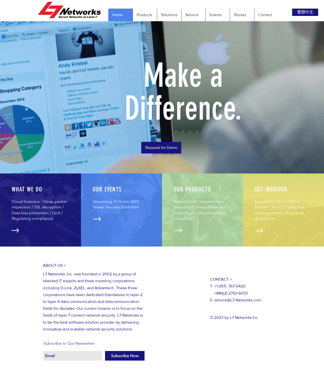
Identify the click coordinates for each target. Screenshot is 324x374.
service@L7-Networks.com (237, 300)
